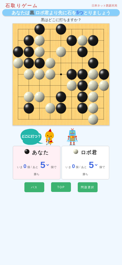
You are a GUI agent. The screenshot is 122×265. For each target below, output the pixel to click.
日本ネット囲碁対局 (104, 5)
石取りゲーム (21, 5)
